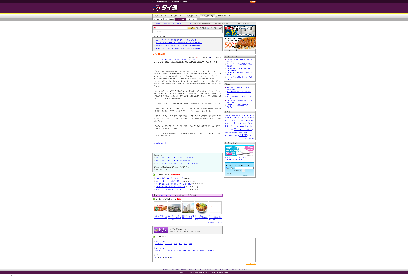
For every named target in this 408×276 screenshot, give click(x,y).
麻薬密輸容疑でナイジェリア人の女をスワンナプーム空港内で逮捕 (178, 45)
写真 (157, 255)
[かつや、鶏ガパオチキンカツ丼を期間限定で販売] (201, 207)
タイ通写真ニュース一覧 (215, 223)
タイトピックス (169, 19)
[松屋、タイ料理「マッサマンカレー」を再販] (160, 207)
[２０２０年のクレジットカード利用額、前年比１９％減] (215, 207)
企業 (184, 250)
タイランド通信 (157, 23)
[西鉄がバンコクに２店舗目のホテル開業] (188, 207)
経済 (180, 244)
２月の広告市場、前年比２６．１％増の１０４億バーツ (174, 157)
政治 (175, 244)
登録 (228, 168)
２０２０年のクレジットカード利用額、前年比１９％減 (215, 218)
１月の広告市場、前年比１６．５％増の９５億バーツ (173, 160)
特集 (190, 244)
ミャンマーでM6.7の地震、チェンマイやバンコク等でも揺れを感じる (179, 43)
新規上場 (211, 250)
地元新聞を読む (166, 23)
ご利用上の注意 (174, 269)
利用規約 (165, 269)
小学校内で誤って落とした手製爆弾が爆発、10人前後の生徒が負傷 (178, 48)
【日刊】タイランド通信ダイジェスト (238, 165)
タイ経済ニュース (192, 16)
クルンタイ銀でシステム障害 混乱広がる (170, 181)
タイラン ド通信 (212, 28)
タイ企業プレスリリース (223, 16)
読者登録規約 (237, 170)
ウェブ (199, 28)
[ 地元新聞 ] (191, 59)
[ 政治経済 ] (168, 59)
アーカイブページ (193, 229)
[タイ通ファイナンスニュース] (165, 11)
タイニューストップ (160, 16)
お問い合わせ (207, 269)
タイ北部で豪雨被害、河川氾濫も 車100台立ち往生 (173, 184)
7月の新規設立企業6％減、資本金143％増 (169, 178)
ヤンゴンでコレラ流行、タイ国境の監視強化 (170, 190)
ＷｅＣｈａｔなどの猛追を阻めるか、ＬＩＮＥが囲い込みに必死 (177, 163)
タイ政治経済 (180, 19)
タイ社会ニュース (176, 16)
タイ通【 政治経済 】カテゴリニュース (181, 23)
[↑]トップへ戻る (251, 264)
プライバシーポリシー (195, 269)
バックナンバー (231, 173)
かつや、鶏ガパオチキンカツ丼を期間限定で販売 (201, 218)
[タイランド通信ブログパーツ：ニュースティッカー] (239, 155)
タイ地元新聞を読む (207, 16)
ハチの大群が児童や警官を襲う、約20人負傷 (170, 187)
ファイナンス (160, 248)
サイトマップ (243, 269)
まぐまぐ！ (251, 175)
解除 (233, 168)
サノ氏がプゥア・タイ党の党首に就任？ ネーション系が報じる (177, 40)
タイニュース (158, 19)
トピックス (168, 244)
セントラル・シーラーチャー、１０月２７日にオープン (174, 218)
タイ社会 (191, 19)
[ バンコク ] (161, 59)
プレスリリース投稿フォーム (221, 269)
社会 (185, 244)
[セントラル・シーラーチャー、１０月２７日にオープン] (174, 207)
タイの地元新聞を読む (160, 143)
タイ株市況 (177, 250)
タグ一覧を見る (249, 138)
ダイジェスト (159, 244)
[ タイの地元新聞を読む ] (180, 59)
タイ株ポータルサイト (166, 195)
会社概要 (183, 269)
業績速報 (203, 250)
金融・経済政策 (193, 250)
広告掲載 (234, 269)
